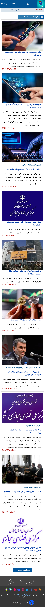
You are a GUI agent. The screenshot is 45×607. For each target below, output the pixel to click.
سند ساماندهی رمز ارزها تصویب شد (26, 320)
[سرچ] (28, 4)
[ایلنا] (41, 4)
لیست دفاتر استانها (30, 584)
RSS (21, 582)
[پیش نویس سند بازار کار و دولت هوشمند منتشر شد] (22, 206)
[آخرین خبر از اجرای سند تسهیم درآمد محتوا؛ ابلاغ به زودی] (22, 88)
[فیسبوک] (31, 590)
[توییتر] (27, 590)
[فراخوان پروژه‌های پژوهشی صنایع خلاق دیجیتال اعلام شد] (22, 255)
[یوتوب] (35, 590)
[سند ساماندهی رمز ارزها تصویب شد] (22, 304)
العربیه (6, 4)
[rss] (39, 590)
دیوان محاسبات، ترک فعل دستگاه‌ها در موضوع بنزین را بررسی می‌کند (17, 10)
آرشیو (10, 580)
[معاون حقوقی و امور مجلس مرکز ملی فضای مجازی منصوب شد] (22, 531)
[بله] (10, 590)
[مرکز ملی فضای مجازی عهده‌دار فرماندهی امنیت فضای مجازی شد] (22, 350)
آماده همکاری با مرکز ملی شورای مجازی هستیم (22, 491)
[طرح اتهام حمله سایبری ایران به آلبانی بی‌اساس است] (22, 408)
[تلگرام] (18, 590)
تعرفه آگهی (32, 582)
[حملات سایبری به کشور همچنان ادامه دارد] (22, 147)
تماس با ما (33, 580)
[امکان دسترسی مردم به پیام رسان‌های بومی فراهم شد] (22, 36)
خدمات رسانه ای (13, 584)
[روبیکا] (6, 590)
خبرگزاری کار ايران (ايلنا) (25, 595)
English (12, 4)
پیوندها (11, 582)
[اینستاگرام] (22, 590)
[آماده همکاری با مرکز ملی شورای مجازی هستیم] (22, 469)
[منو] (33, 4)
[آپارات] (14, 590)
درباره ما (21, 580)
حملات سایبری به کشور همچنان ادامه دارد (23, 169)
